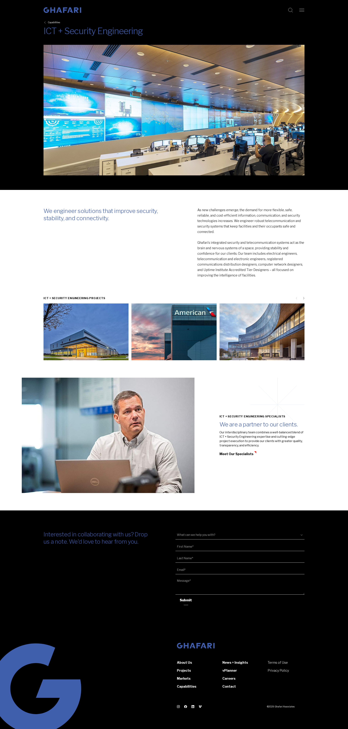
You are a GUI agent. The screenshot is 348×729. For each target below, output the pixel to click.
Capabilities (54, 22)
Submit (186, 600)
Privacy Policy (278, 670)
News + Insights (235, 662)
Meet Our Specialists (236, 454)
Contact (229, 686)
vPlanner (229, 670)
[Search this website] (290, 10)
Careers (228, 678)
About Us (184, 662)
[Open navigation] (301, 10)
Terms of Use (278, 662)
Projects (184, 670)
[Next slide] (303, 298)
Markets (183, 678)
